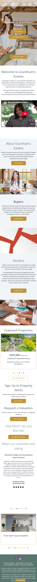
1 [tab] (17, 61)
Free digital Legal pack (18, 37)
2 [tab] (19, 61)
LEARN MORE (18, 219)
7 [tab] (22, 547)
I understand (20, 580)
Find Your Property (18, 56)
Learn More (18, 163)
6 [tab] (22, 508)
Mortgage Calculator (18, 437)
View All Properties (18, 378)
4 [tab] (18, 508)
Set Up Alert (18, 401)
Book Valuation (18, 31)
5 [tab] (20, 508)
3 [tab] (16, 508)
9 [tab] (25, 547)
